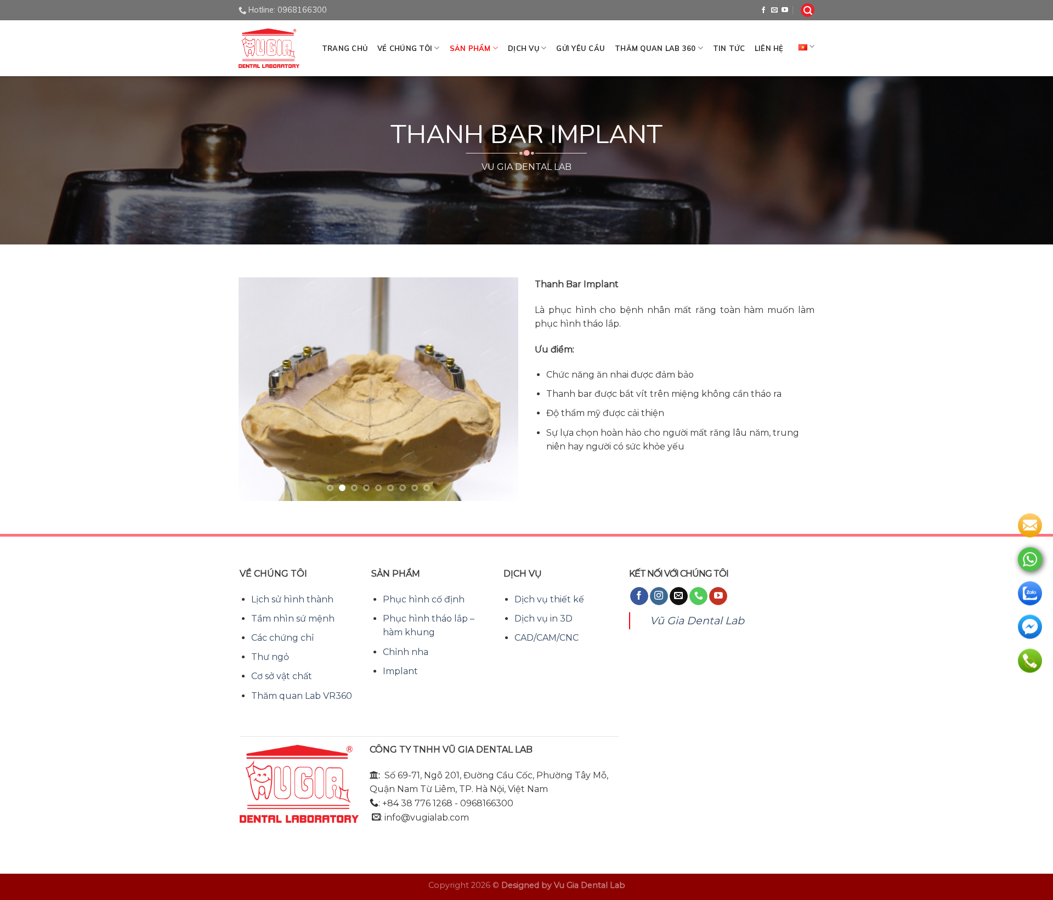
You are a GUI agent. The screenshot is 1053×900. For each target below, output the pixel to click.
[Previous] (258, 389)
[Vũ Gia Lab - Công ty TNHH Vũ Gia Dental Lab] (269, 48)
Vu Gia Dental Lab (589, 885)
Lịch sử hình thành (292, 599)
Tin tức (729, 48)
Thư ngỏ (270, 657)
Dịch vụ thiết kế (549, 599)
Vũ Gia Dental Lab (697, 620)
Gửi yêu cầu (580, 48)
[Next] (499, 389)
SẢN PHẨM (470, 48)
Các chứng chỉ (282, 638)
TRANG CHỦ (344, 48)
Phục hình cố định (424, 599)
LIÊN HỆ (769, 48)
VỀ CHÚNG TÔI (404, 48)
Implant (400, 671)
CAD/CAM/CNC (546, 638)
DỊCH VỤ (523, 48)
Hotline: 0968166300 (287, 10)
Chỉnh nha (405, 652)
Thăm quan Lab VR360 (301, 696)
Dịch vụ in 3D (543, 618)
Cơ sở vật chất (281, 676)
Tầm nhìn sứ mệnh (293, 618)
